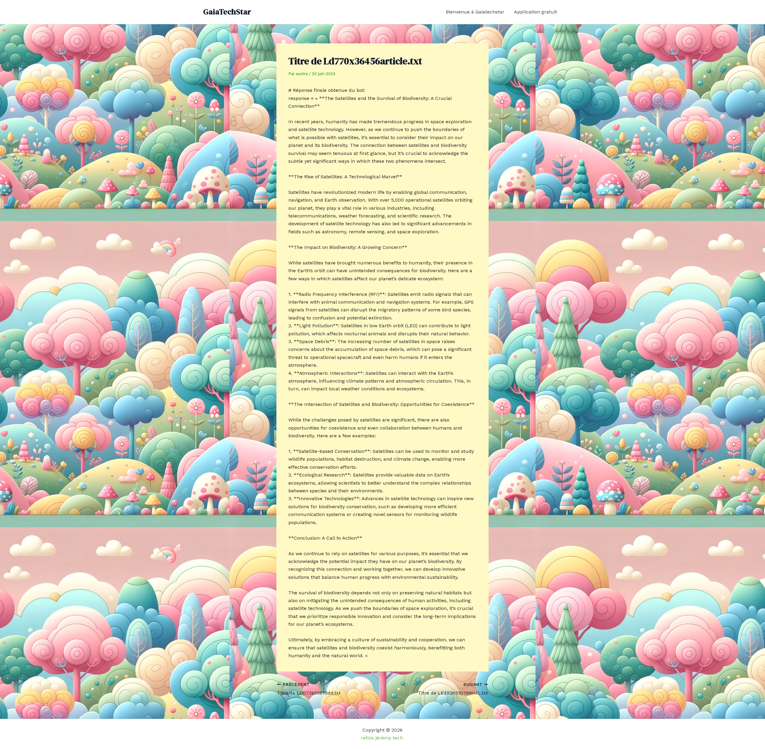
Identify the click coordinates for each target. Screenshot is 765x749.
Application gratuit (535, 12)
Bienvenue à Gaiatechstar (475, 12)
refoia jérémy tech (382, 738)
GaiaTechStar (227, 11)
